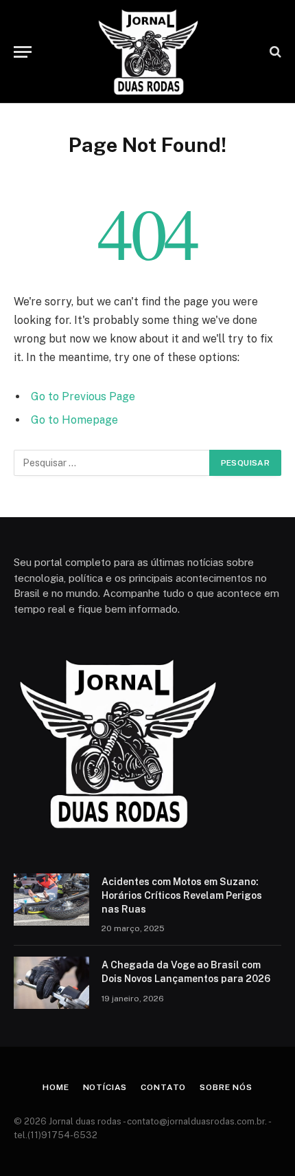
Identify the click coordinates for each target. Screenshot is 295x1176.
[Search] (274, 51)
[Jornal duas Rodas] (147, 51)
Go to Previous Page (83, 396)
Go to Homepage (74, 419)
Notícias (105, 1087)
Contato (163, 1087)
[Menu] (23, 51)
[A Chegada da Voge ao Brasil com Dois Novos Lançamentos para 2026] (51, 983)
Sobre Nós (226, 1087)
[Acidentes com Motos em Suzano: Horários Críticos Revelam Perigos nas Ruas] (51, 899)
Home (56, 1087)
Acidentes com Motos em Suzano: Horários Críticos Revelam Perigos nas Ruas (182, 895)
